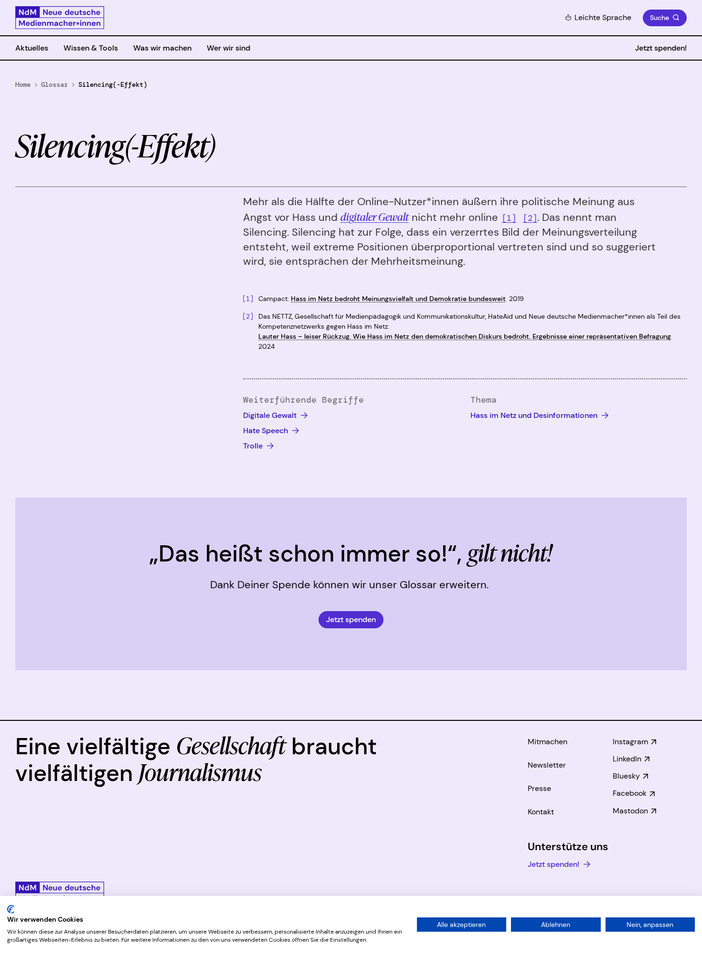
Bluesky (626, 776)
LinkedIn (627, 759)
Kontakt (541, 812)
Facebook (630, 793)
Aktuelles (31, 48)
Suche (659, 17)
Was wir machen (162, 48)
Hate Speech (266, 431)
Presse (539, 788)
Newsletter (547, 765)
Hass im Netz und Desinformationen (534, 415)
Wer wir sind (228, 48)
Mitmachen (547, 742)
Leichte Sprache (602, 17)
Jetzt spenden (351, 619)
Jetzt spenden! (661, 48)
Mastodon (630, 811)
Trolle (254, 446)
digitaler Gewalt (374, 216)
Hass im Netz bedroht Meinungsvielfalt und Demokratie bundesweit (398, 298)
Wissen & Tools (91, 48)
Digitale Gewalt (270, 415)
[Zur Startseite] (59, 17)
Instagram (630, 742)
